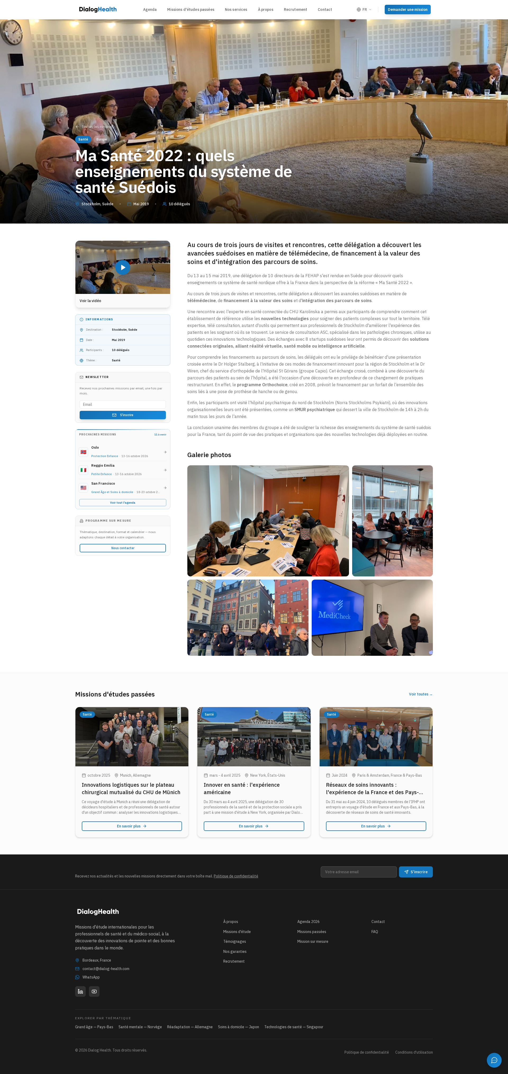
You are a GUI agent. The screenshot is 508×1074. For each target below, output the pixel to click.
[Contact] (494, 1060)
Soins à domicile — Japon (238, 1027)
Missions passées (311, 931)
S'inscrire (126, 415)
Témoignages (234, 941)
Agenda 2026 (308, 921)
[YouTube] (94, 991)
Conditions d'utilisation (414, 1052)
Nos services (236, 9)
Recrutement (295, 9)
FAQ (374, 931)
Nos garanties (235, 951)
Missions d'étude (237, 931)
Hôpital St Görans (281, 371)
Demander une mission (408, 9)
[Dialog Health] (98, 9)
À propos (265, 9)
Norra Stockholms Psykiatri (363, 402)
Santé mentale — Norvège (140, 1027)
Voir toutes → (421, 694)
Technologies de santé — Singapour (293, 1027)
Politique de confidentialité (236, 876)
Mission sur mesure (312, 941)
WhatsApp (91, 977)
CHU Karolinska (304, 311)
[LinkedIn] (80, 991)
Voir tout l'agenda (122, 502)
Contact (325, 9)
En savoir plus (128, 826)
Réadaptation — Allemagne (190, 1027)
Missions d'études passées (190, 9)
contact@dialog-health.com (106, 968)
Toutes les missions (97, 126)
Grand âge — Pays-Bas (94, 1027)
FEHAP (312, 275)
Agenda (150, 9)
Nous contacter (122, 548)
